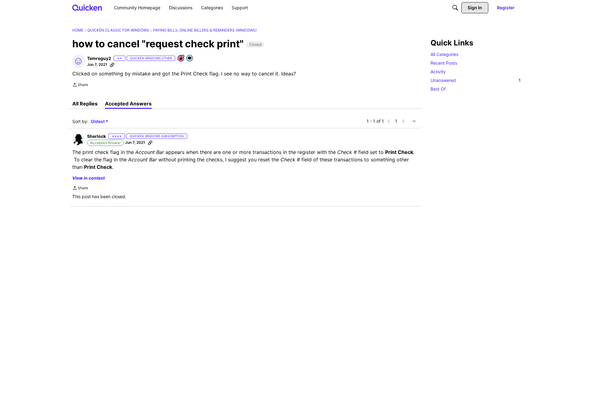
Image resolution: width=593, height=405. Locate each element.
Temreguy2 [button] (99, 58)
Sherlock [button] (96, 136)
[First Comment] (190, 59)
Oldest (98, 122)
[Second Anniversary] (181, 59)
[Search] (455, 7)
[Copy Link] (112, 64)
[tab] (85, 103)
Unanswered (476, 80)
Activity (438, 71)
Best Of (438, 89)
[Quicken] (87, 7)
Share (80, 85)
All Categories (444, 54)
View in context (88, 178)
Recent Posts (444, 63)
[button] (78, 61)
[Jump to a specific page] (413, 121)
